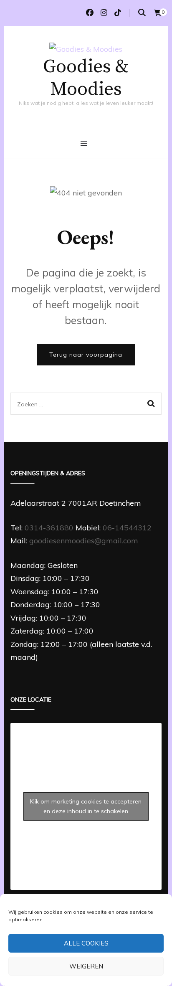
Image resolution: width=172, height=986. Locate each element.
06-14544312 (127, 527)
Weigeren (86, 966)
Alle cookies (86, 943)
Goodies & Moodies (86, 78)
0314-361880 (49, 527)
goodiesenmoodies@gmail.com (83, 540)
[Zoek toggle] (142, 13)
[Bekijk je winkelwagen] (158, 13)
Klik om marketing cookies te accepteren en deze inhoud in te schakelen (86, 806)
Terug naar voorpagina (85, 354)
